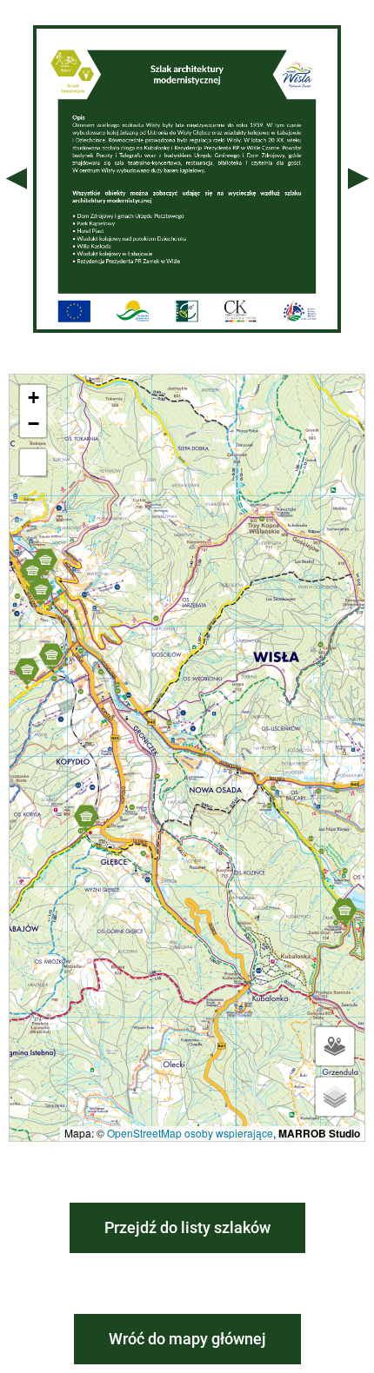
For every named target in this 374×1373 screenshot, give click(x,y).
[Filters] (335, 1046)
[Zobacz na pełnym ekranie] (33, 462)
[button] (32, 572)
